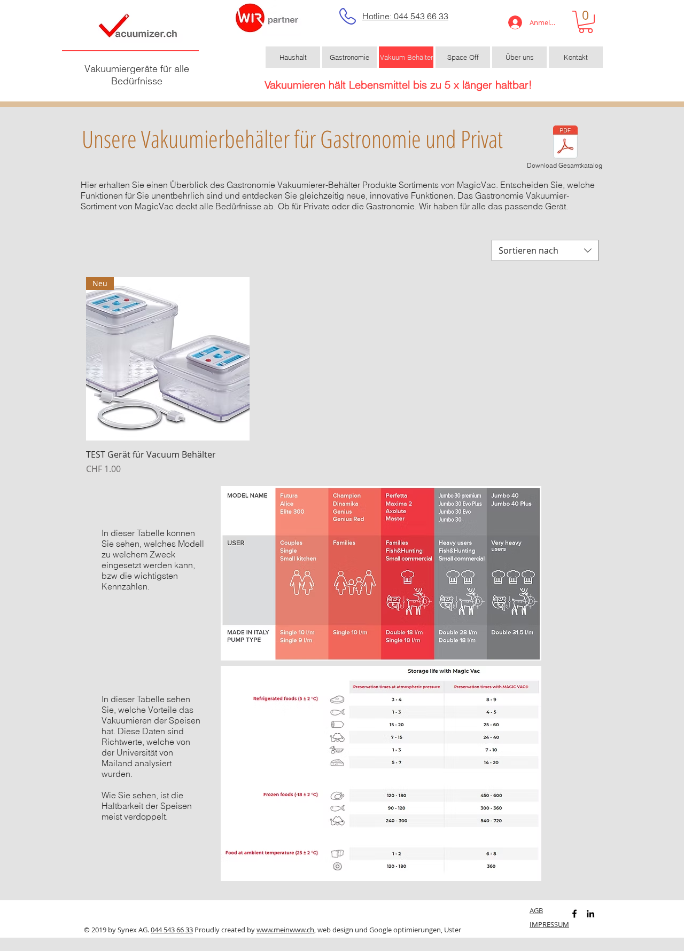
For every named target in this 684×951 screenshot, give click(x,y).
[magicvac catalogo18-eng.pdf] (565, 143)
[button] (585, 22)
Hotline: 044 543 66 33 (405, 16)
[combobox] (545, 250)
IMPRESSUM (549, 924)
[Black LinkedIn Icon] (590, 913)
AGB (536, 910)
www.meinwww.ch (285, 929)
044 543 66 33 (172, 929)
